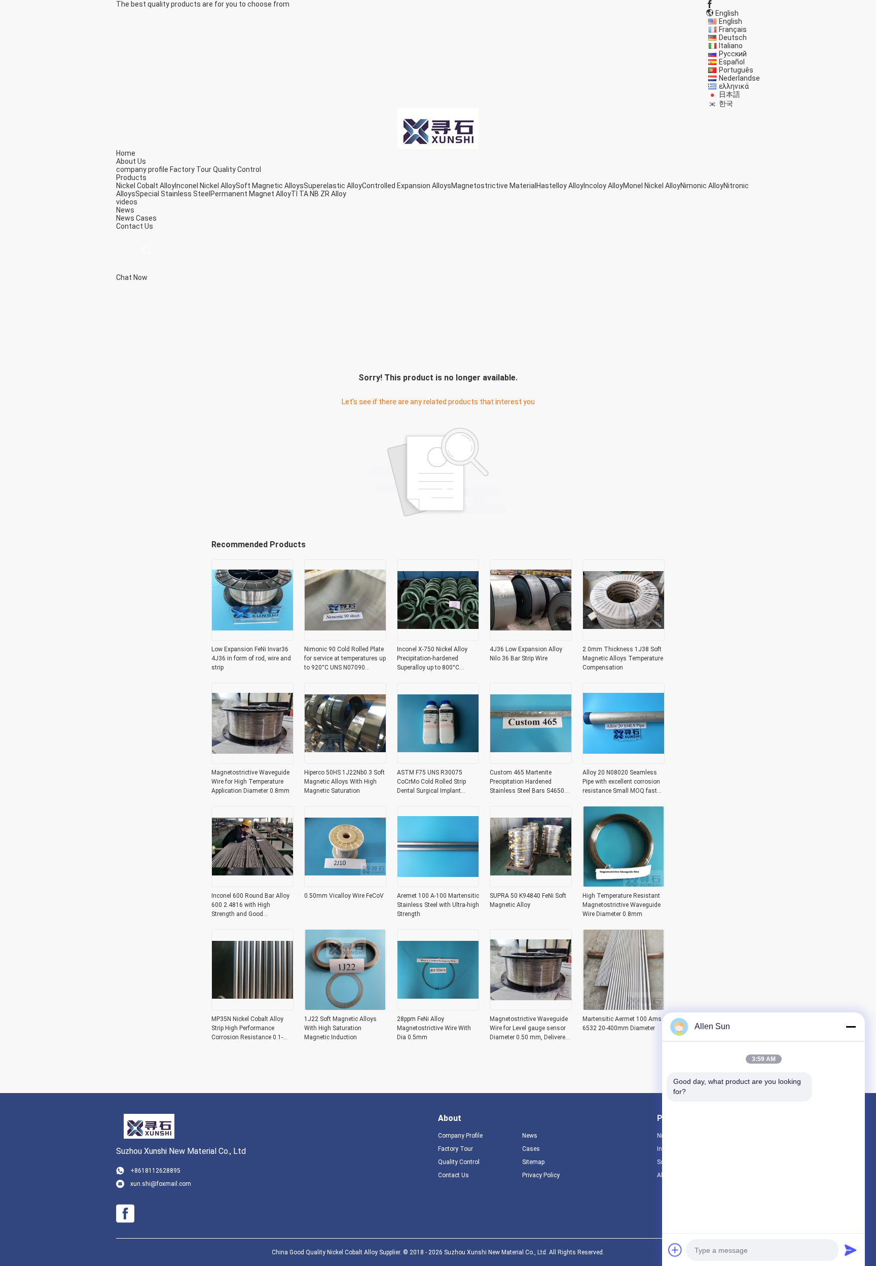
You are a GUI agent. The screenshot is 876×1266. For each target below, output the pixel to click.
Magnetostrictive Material (493, 186)
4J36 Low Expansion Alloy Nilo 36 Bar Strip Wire (526, 654)
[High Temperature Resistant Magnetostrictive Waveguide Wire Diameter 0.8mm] (623, 884)
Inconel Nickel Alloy (205, 186)
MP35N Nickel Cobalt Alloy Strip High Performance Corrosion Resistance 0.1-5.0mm (247, 1028)
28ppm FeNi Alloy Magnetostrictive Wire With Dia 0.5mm (434, 1028)
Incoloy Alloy (603, 186)
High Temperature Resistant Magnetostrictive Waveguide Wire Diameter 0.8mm (621, 905)
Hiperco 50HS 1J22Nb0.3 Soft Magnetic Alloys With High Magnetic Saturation (344, 781)
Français (733, 29)
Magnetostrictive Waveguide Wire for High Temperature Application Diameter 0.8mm (250, 781)
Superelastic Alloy (333, 186)
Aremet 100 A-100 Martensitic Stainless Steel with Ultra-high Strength (438, 905)
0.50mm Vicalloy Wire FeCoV (344, 895)
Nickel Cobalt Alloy (145, 186)
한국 (726, 103)
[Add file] (675, 1250)
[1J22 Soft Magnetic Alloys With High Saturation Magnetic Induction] (345, 1007)
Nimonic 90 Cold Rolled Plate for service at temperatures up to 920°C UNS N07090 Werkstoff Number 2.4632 (345, 659)
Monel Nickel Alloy (651, 186)
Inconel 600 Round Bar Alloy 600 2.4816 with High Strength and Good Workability (250, 905)
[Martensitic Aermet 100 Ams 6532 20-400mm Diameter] (623, 1007)
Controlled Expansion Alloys (406, 186)
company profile (142, 169)
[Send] (851, 1250)
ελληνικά (734, 86)
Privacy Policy (541, 1175)
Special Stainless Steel (172, 194)
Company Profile (460, 1135)
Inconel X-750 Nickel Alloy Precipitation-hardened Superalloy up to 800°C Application (432, 659)
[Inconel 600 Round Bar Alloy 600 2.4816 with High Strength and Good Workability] (252, 884)
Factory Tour (190, 169)
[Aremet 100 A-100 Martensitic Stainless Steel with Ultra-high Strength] (438, 884)
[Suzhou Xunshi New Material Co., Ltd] (438, 128)
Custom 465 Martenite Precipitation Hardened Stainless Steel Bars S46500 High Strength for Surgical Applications (529, 782)
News (125, 218)
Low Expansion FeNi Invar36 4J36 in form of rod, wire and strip (251, 658)
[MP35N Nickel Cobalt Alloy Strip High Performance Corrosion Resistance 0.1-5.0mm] (252, 1007)
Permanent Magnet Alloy (250, 194)
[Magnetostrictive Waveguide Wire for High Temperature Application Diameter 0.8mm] (252, 761)
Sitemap (533, 1162)
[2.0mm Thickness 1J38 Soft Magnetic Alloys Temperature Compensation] (623, 638)
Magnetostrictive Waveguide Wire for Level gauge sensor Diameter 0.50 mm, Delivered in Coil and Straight (529, 1028)
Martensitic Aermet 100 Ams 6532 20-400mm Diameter (622, 1023)
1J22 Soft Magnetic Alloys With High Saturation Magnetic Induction (340, 1028)
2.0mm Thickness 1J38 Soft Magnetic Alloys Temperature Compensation (622, 658)
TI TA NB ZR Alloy (318, 194)
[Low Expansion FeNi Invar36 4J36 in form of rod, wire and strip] (252, 638)
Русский (733, 54)
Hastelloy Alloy (559, 186)
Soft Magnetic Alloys (270, 186)
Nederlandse (739, 78)
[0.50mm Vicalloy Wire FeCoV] (345, 884)
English (730, 21)
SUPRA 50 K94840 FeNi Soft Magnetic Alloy (528, 900)
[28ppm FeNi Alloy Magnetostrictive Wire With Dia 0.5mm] (438, 1007)
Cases (146, 218)
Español (732, 62)
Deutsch (733, 37)
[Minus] (851, 1027)
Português (736, 70)
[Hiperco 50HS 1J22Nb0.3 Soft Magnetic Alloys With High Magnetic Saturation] (345, 761)
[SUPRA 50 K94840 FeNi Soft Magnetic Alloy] (530, 884)
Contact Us (453, 1175)
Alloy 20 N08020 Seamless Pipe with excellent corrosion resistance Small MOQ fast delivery (621, 782)
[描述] (146, 250)
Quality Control (237, 169)
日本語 (729, 94)
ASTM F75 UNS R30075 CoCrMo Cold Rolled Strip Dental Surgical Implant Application (431, 782)
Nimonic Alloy (701, 186)
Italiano (731, 46)
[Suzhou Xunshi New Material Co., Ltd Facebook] (710, 4)
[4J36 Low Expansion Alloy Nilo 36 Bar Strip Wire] (530, 638)
